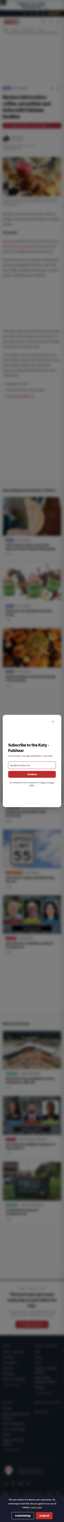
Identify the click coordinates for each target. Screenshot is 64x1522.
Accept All (44, 1515)
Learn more (36, 1507)
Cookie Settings (23, 1515)
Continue (32, 774)
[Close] (53, 721)
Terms (42, 782)
